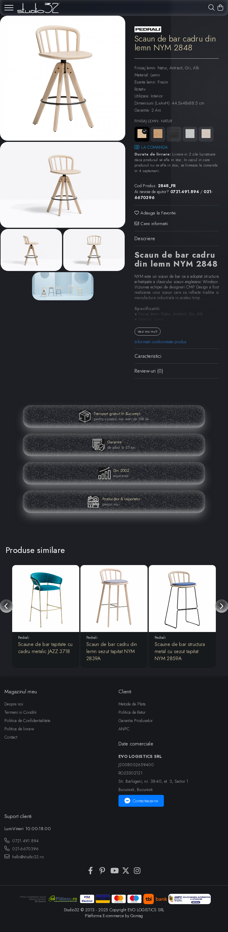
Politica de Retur (132, 712)
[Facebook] (91, 871)
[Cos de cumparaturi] (220, 8)
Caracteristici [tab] (147, 356)
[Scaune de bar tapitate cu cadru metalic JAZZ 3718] (45, 598)
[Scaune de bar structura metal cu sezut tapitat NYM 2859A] (182, 598)
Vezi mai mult (147, 331)
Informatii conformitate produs (160, 341)
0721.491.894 (25, 841)
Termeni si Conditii (20, 712)
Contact (10, 737)
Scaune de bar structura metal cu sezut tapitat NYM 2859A (180, 651)
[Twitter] (126, 871)
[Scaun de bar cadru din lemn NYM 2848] (62, 78)
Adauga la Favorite (157, 213)
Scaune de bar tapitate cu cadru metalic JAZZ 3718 (45, 648)
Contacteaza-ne (145, 801)
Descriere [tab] (144, 238)
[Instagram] (137, 871)
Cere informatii (153, 224)
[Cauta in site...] (211, 8)
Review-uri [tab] (148, 370)
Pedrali (23, 637)
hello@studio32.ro (27, 857)
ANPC (123, 729)
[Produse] (8, 9)
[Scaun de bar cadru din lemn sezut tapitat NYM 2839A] (114, 598)
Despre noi (13, 704)
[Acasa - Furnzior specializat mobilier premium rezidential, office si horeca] (38, 8)
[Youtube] (114, 871)
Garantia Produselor (135, 721)
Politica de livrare (19, 729)
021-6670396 (25, 849)
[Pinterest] (102, 871)
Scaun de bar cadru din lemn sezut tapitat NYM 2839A (111, 651)
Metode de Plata (131, 704)
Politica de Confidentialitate (27, 721)
